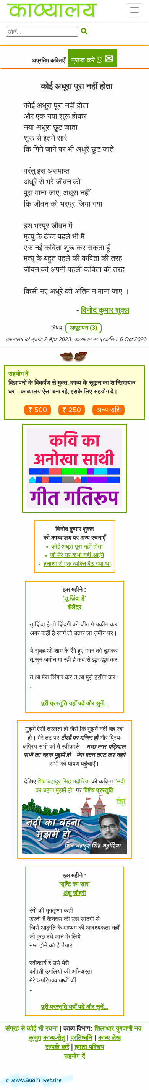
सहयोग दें (74, 1056)
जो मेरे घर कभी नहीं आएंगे (77, 555)
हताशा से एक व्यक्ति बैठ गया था (77, 564)
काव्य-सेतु (54, 1037)
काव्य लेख (109, 1037)
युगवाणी (124, 1028)
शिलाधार (104, 1028)
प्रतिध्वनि (81, 1037)
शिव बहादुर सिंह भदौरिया (63, 781)
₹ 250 (71, 410)
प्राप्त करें (92, 58)
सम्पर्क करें (57, 1047)
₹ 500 (37, 410)
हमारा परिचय (89, 1047)
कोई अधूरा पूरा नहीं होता (77, 546)
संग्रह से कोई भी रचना (31, 1028)
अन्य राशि (108, 410)
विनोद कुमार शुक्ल (105, 310)
